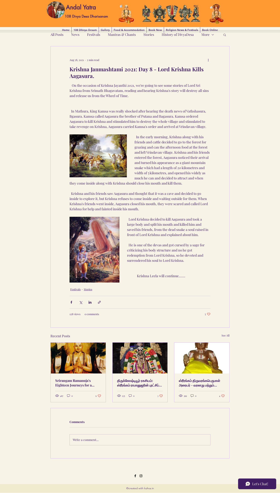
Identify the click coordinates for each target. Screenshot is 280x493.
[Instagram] (141, 476)
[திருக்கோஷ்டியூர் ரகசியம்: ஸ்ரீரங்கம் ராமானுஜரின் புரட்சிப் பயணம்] (140, 358)
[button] (224, 34)
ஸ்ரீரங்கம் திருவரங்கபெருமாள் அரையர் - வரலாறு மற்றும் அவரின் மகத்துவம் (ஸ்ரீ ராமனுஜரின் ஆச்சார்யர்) (199, 382)
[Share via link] (99, 302)
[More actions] (208, 60)
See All (226, 335)
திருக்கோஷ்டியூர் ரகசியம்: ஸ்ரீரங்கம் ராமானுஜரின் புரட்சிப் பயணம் (138, 382)
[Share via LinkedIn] (90, 302)
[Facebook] (135, 476)
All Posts (56, 34)
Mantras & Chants (122, 34)
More (205, 34)
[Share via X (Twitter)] (80, 302)
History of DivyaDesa (178, 34)
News (75, 34)
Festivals (93, 34)
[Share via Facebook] (71, 302)
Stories (148, 34)
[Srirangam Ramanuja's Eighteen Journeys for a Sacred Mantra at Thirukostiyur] (78, 358)
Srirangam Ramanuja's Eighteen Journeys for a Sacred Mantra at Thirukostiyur (73, 382)
